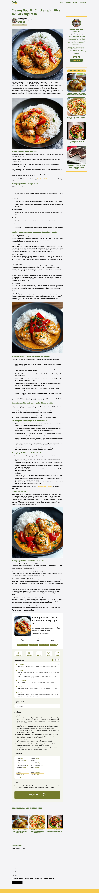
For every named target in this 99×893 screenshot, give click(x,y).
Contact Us (83, 2)
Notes (57, 655)
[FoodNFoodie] (14, 2)
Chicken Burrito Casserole (45, 486)
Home (61, 2)
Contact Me (68, 891)
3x (57, 659)
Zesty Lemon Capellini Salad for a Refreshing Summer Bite (37, 831)
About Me (68, 2)
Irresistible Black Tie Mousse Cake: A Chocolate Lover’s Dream (76, 167)
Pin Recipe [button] (45, 633)
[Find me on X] (74, 57)
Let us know (32, 796)
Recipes (75, 2)
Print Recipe (36, 633)
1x (52, 659)
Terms (80, 891)
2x (54, 659)
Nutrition (49, 655)
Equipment (29, 655)
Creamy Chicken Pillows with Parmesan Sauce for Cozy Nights (20, 831)
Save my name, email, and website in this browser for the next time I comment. (33, 878)
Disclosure (84, 891)
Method (39, 655)
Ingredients (18, 655)
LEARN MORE (76, 60)
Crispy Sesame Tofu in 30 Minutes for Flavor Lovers (54, 830)
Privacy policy (75, 891)
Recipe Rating (15, 848)
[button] (58, 664)
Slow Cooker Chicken (42, 179)
